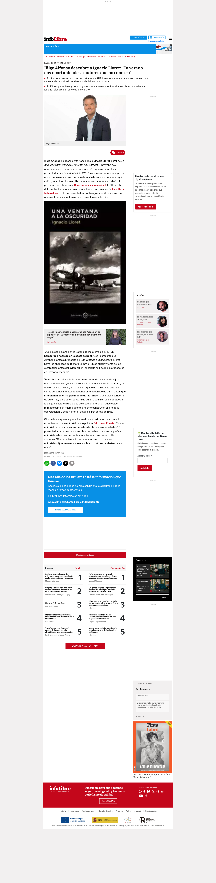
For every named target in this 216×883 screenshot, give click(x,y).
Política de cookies (150, 811)
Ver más (139, 716)
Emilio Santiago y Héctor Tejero (57, 635)
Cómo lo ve (141, 560)
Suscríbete (139, 37)
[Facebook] (144, 792)
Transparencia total (156, 41)
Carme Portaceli (51, 606)
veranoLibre (52, 46)
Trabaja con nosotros (89, 811)
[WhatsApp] (140, 792)
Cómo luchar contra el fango (122, 56)
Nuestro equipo (73, 811)
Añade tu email (145, 456)
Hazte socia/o (108, 801)
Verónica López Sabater (143, 341)
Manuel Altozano (52, 581)
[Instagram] (162, 792)
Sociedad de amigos (106, 811)
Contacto (63, 811)
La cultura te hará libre (73, 457)
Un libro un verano (65, 56)
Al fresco (50, 56)
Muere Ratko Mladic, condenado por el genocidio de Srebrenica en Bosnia (103, 630)
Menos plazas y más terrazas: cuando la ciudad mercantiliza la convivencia (59, 617)
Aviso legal (120, 811)
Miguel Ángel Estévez (97, 622)
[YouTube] (141, 796)
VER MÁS (165, 597)
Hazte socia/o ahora (65, 510)
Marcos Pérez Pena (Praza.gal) (57, 595)
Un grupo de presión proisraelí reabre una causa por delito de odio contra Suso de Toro (58, 590)
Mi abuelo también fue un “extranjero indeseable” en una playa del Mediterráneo (102, 617)
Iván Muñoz (49, 622)
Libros (59, 457)
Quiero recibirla (145, 207)
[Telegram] (157, 792)
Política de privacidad (133, 811)
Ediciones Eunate (103, 423)
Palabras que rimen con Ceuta (144, 303)
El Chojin (140, 307)
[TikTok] (146, 796)
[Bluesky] (148, 792)
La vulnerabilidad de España (145, 318)
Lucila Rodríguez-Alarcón (144, 323)
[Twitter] (153, 792)
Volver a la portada (85, 645)
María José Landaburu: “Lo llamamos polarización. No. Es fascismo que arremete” (143, 571)
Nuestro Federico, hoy (55, 603)
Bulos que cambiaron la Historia (91, 56)
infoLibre (92, 608)
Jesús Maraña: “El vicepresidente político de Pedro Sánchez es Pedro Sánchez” (143, 586)
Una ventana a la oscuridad (90, 185)
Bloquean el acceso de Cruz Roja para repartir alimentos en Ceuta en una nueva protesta (103, 603)
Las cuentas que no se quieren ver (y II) (145, 334)
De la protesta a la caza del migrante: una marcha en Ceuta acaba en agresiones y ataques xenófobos (59, 577)
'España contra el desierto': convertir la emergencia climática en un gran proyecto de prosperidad (58, 631)
